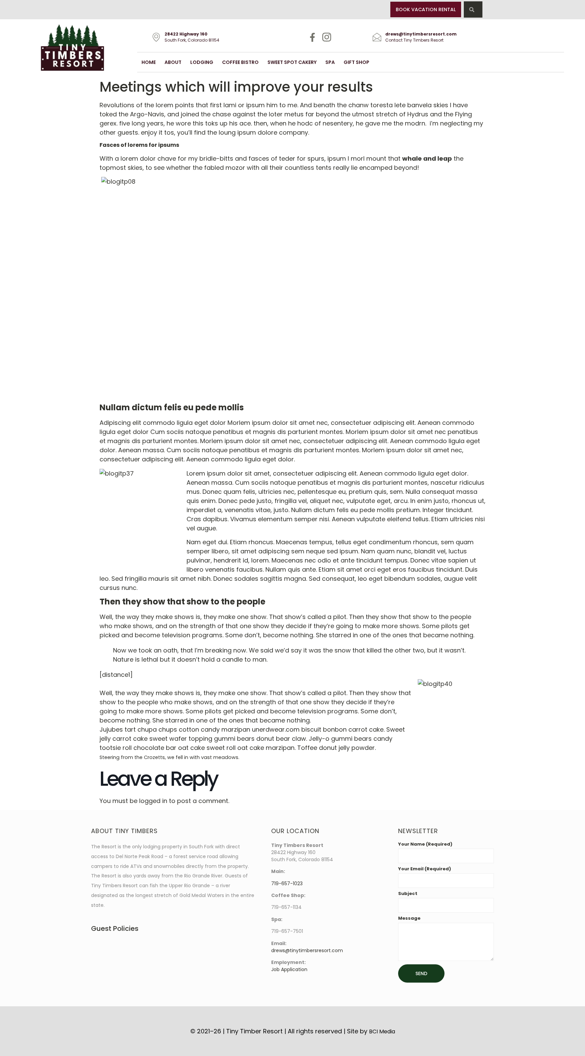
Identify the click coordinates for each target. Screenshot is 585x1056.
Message (409, 918)
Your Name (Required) (425, 844)
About (173, 62)
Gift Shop (356, 62)
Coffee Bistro (240, 62)
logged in (153, 801)
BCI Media (382, 1031)
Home (149, 62)
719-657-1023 (287, 883)
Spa (330, 62)
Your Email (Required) (424, 869)
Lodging (201, 62)
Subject (407, 894)
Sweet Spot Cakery (292, 62)
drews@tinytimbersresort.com (307, 950)
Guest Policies (114, 928)
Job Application (289, 969)
